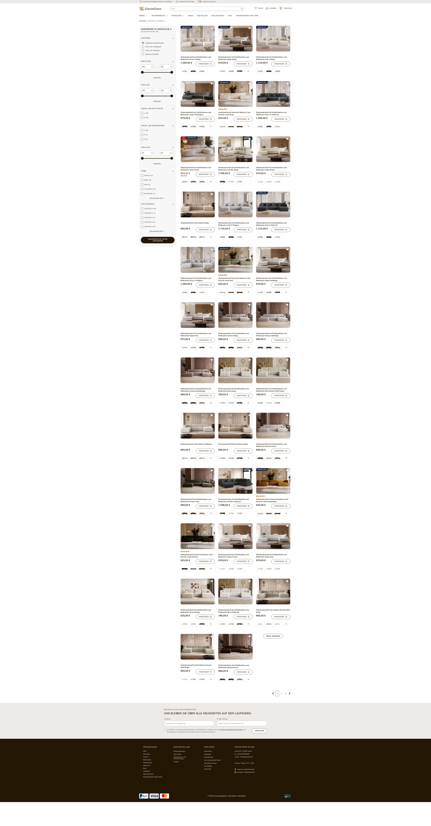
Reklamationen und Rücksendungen (180, 758)
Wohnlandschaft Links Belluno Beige (195, 223)
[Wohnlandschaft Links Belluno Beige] (198, 204)
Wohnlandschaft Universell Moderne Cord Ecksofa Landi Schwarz (197, 556)
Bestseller (202, 16)
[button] (157, 61)
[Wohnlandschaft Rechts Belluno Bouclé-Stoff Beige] (198, 647)
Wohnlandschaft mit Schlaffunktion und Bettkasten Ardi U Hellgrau (233, 224)
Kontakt (176, 761)
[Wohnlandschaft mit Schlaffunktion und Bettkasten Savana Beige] (235, 315)
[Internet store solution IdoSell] (287, 796)
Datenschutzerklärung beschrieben (232, 730)
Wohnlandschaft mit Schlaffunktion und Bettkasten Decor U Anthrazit (271, 113)
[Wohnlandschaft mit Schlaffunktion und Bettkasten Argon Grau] (198, 315)
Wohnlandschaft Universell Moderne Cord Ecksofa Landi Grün (234, 279)
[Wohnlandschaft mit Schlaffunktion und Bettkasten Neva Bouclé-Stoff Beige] (273, 370)
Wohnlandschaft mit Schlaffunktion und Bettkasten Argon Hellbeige (271, 279)
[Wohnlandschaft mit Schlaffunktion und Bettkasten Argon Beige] (273, 149)
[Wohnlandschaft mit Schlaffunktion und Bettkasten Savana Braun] (235, 647)
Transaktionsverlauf (210, 763)
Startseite (142, 21)
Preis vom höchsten (152, 50)
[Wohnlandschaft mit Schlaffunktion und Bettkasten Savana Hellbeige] (273, 315)
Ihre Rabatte (208, 766)
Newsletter (207, 769)
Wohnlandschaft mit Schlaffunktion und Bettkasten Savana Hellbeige (271, 334)
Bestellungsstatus (179, 751)
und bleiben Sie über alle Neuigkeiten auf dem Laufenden (207, 713)
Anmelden (259, 731)
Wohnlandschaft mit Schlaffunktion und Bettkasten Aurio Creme (196, 169)
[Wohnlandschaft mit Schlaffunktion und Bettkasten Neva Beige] (235, 370)
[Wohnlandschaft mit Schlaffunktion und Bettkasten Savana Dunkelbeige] (198, 370)
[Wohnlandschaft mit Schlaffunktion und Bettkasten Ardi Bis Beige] (235, 149)
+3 (248, 347)
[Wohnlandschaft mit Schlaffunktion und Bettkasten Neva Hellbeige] (235, 591)
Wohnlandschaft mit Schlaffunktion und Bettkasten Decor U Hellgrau (196, 279)
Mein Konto (209, 747)
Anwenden (157, 77)
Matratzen (176, 16)
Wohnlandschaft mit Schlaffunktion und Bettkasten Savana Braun (233, 666)
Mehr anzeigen (273, 636)
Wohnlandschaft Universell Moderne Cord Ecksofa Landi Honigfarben (272, 500)
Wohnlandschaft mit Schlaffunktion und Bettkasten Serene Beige (196, 611)
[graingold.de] (150, 9)
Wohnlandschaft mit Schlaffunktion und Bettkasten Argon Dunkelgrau (196, 113)
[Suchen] (241, 9)
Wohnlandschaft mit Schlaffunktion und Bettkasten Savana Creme (271, 445)
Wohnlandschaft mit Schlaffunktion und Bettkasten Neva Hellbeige (233, 611)
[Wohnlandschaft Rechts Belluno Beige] (235, 426)
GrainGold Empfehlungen (154, 43)
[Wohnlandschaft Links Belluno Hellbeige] (198, 425)
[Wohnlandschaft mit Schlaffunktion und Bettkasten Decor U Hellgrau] (198, 260)
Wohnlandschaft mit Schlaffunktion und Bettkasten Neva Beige (233, 390)
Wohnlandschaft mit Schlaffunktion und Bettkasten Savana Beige (233, 334)
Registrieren (208, 751)
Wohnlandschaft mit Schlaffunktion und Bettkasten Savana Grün (196, 500)
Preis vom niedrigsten (153, 47)
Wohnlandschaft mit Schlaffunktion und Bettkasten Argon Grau (196, 334)
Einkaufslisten (208, 757)
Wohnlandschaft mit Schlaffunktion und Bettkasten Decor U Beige (196, 58)
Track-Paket (177, 754)
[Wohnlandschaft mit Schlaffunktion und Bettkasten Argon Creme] (235, 536)
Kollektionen (217, 16)
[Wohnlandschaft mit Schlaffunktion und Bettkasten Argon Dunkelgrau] (198, 94)
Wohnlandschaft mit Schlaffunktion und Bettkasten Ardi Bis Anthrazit (233, 500)
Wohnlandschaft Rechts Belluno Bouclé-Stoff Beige (196, 666)
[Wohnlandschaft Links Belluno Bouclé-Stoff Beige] (273, 591)
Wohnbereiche (158, 16)
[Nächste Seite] (290, 693)
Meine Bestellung (182, 747)
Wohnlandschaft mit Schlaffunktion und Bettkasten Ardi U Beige (271, 58)
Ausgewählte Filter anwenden (157, 240)
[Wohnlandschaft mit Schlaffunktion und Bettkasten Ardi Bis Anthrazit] (235, 481)
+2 (248, 126)
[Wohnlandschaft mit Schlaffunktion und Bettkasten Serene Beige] (198, 591)
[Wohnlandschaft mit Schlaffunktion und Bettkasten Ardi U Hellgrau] (235, 204)
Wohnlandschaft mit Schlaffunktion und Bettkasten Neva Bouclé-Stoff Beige (271, 390)
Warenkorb (207, 754)
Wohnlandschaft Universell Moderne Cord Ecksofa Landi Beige (234, 113)
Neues (190, 16)
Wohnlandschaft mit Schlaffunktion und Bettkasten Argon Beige (233, 58)
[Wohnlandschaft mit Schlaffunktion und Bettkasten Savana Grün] (198, 481)
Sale (230, 16)
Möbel (142, 16)
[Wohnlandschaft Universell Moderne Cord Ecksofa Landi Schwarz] (198, 536)
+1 (248, 71)
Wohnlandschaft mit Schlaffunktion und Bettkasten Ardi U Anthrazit (271, 224)
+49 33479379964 (243, 754)
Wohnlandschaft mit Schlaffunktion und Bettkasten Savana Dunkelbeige (196, 390)
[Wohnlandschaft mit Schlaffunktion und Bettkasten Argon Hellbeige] (273, 260)
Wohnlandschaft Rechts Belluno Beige (233, 444)
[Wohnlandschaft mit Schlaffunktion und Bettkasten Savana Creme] (273, 425)
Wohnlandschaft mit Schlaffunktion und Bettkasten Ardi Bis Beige (233, 169)
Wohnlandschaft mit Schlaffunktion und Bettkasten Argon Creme (233, 556)
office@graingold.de (246, 757)
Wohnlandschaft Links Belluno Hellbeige (196, 444)
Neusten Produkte (152, 54)
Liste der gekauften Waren (212, 760)
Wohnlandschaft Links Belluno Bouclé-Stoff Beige (273, 611)
